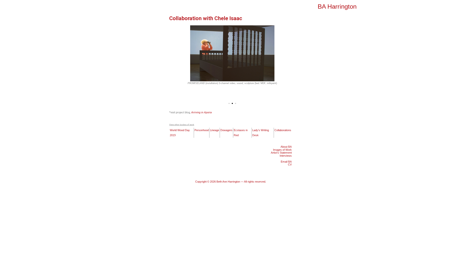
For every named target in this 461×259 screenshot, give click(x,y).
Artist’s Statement (281, 152)
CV (290, 164)
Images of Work (282, 149)
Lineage (214, 130)
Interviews (286, 155)
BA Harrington (337, 6)
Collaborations (282, 130)
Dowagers (226, 130)
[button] (229, 103)
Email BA (286, 161)
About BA (286, 146)
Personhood (201, 130)
